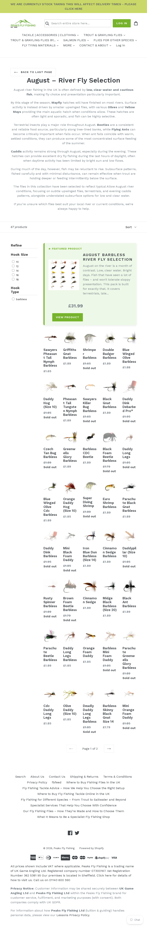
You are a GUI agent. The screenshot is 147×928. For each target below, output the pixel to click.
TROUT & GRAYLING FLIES (103, 35)
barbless (21, 299)
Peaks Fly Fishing (64, 848)
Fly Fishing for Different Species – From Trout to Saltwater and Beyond (73, 799)
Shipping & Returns (84, 776)
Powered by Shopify (91, 848)
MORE (68, 45)
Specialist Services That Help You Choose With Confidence (73, 805)
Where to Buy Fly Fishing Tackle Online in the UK (73, 794)
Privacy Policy (37, 782)
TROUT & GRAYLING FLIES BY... (33, 40)
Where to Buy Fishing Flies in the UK (93, 782)
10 (17, 261)
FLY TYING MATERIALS (39, 45)
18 (17, 279)
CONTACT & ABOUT (94, 45)
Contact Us (57, 776)
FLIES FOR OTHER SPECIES (114, 40)
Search (20, 776)
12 (17, 266)
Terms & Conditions (117, 776)
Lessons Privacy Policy (72, 915)
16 (17, 275)
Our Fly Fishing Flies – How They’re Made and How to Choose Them (73, 811)
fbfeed (56, 782)
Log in (121, 23)
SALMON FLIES (75, 40)
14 (17, 270)
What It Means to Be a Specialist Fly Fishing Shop (73, 817)
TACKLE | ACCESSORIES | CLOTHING (49, 35)
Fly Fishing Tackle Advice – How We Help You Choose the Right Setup (73, 788)
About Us (37, 776)
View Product (67, 317)
